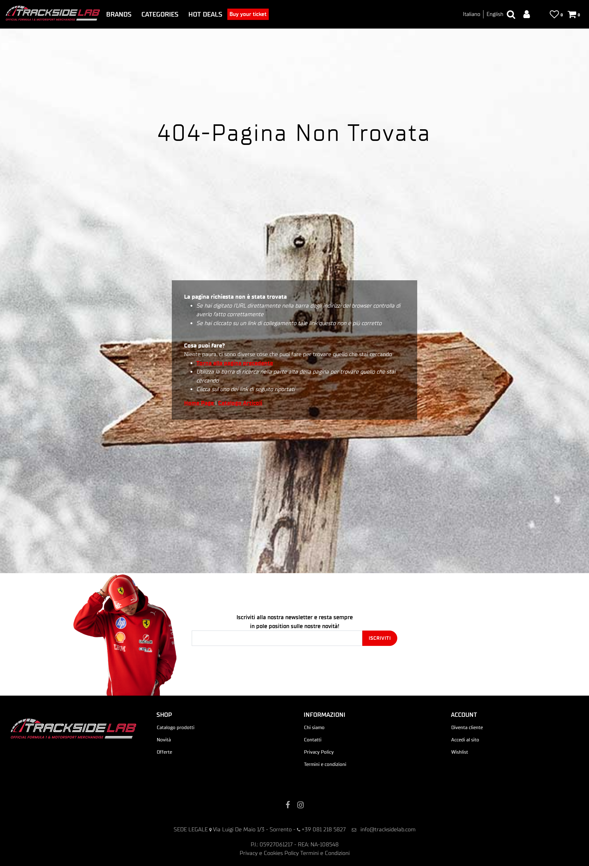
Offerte (164, 752)
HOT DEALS (205, 14)
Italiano (471, 14)
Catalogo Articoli (240, 402)
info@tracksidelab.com (388, 829)
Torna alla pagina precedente (234, 363)
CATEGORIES (160, 14)
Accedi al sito (465, 740)
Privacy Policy (319, 752)
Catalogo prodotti (175, 727)
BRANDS (119, 14)
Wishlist (459, 752)
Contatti (312, 740)
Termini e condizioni (325, 764)
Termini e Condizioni (325, 852)
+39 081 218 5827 (324, 829)
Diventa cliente (467, 727)
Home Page (199, 402)
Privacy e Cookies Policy (269, 852)
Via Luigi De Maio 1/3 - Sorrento (252, 829)
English (495, 14)
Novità (164, 740)
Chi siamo (314, 727)
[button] (379, 638)
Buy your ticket (248, 14)
